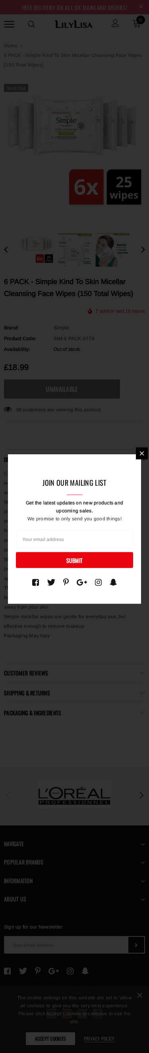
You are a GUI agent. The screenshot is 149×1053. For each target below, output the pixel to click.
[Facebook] (35, 582)
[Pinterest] (66, 582)
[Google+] (82, 582)
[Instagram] (98, 582)
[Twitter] (51, 582)
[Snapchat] (113, 582)
